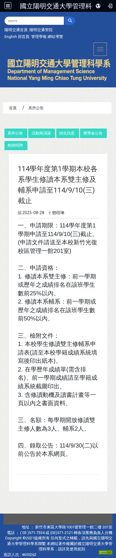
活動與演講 (41, 133)
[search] (70, 21)
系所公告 (15, 133)
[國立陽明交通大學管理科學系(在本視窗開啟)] (58, 69)
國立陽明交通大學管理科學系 (62, 6)
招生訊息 (67, 133)
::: (2, 19)
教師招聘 (15, 145)
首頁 (13, 108)
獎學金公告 (93, 133)
